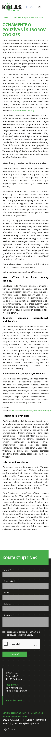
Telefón (7, 604)
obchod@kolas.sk (14, 700)
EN (39, 7)
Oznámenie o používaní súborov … (28, 17)
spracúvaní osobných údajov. (20, 634)
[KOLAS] (12, 7)
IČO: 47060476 (13, 685)
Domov (5, 17)
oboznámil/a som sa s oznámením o (23, 633)
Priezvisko (8, 581)
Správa (7, 615)
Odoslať (15, 654)
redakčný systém (10, 723)
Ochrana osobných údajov (14, 712)
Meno (6, 570)
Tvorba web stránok (35, 719)
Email (6, 592)
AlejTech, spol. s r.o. (30, 723)
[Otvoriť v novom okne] (8, 729)
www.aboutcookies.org (23, 110)
